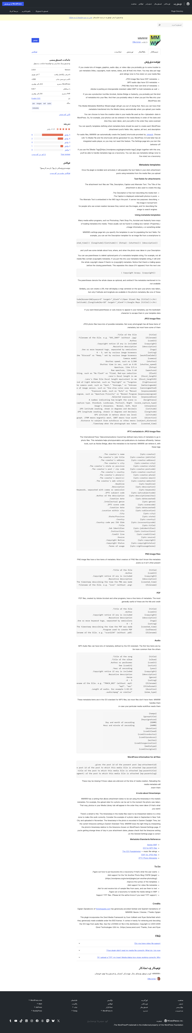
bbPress (38, 1007)
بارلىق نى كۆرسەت (39, 154)
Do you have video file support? (147, 943)
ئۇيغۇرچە (159, 1021)
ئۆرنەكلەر (144, 1004)
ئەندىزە (145, 1011)
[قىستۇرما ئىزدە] (159, 25)
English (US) (36, 98)
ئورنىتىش (130, 52)
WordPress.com (35, 1000)
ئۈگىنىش (110, 1000)
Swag (74, 1011)
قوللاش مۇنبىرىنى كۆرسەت (60, 173)
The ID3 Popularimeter (131, 851)
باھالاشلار (141, 52)
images (39, 103)
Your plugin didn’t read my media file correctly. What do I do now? (133, 950)
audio (49, 103)
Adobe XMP (152, 845)
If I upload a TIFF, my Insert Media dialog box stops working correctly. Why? (128, 957)
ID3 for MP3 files (150, 848)
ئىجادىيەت (117, 52)
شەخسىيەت (179, 1011)
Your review (65, 154)
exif (44, 103)
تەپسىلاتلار (154, 52)
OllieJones (136, 42)
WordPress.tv (107, 1011)
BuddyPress (36, 1011)
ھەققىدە (180, 1000)
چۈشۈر (35, 40)
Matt (39, 1004)
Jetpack (149, 134)
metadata (35, 108)
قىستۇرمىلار (144, 1007)
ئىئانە (74, 1007)
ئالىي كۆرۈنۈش (64, 114)
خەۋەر (181, 1004)
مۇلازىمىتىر (179, 1007)
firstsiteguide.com (103, 909)
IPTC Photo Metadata (148, 858)
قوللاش (34, 52)
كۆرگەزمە (144, 1000)
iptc (33, 103)
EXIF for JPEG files (149, 855)
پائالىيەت (74, 1004)
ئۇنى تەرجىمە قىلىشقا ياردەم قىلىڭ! (80, 17)
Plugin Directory (177, 11)
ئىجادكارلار (109, 1007)
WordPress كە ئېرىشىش (13, 4)
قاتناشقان (74, 1000)
